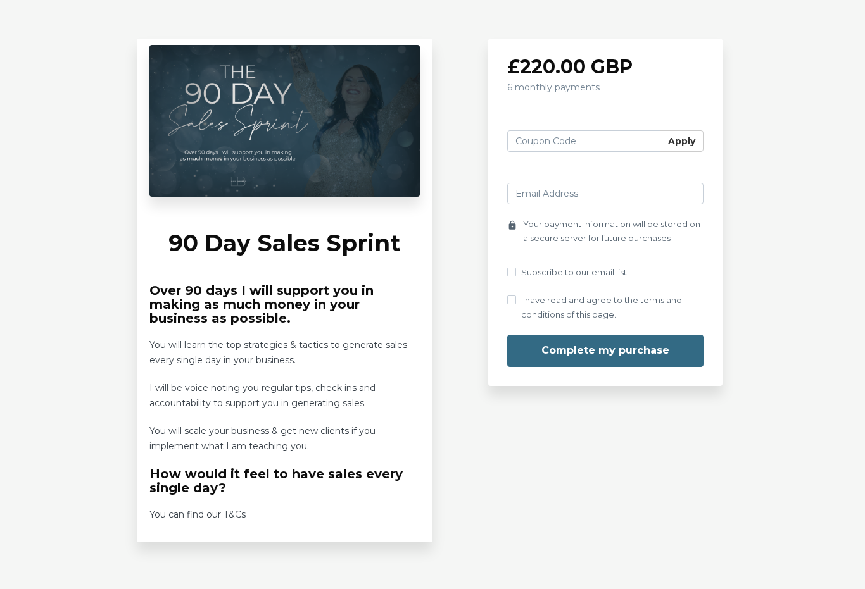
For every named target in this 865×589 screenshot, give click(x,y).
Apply (681, 141)
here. (259, 514)
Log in (690, 171)
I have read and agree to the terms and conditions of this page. (601, 307)
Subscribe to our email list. (575, 272)
